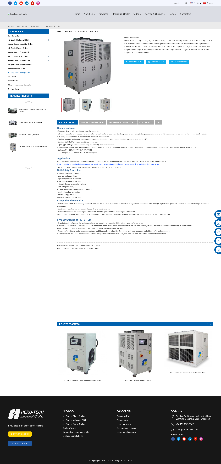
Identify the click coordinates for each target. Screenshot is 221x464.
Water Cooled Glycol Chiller (19, 60)
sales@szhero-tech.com (187, 430)
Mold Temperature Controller (19, 85)
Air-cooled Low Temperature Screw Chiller (83, 246)
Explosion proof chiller (73, 436)
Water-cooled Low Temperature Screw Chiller (32, 110)
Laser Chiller (13, 81)
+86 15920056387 (180, 62)
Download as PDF (157, 62)
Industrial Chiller (121, 14)
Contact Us (185, 14)
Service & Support (154, 14)
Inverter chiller (14, 36)
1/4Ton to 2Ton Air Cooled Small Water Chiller (80, 248)
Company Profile (124, 416)
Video (136, 14)
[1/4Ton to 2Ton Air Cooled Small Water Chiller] (82, 353)
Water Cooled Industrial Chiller (20, 44)
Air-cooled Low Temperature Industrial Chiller (188, 373)
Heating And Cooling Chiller (45, 27)
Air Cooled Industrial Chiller (19, 40)
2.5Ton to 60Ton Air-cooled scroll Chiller (33, 147)
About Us (88, 14)
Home (77, 14)
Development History (126, 428)
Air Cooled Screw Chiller (18, 48)
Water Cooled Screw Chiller (19, 52)
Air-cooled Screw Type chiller (29, 135)
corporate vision (124, 424)
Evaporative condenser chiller (20, 64)
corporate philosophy (126, 432)
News (171, 14)
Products (103, 14)
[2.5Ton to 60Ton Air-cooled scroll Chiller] (135, 353)
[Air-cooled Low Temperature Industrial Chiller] (188, 349)
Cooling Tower (14, 89)
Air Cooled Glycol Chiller (18, 56)
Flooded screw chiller (16, 68)
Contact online (20, 434)
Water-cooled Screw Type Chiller (30, 122)
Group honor (122, 420)
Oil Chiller (12, 77)
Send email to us (135, 62)
